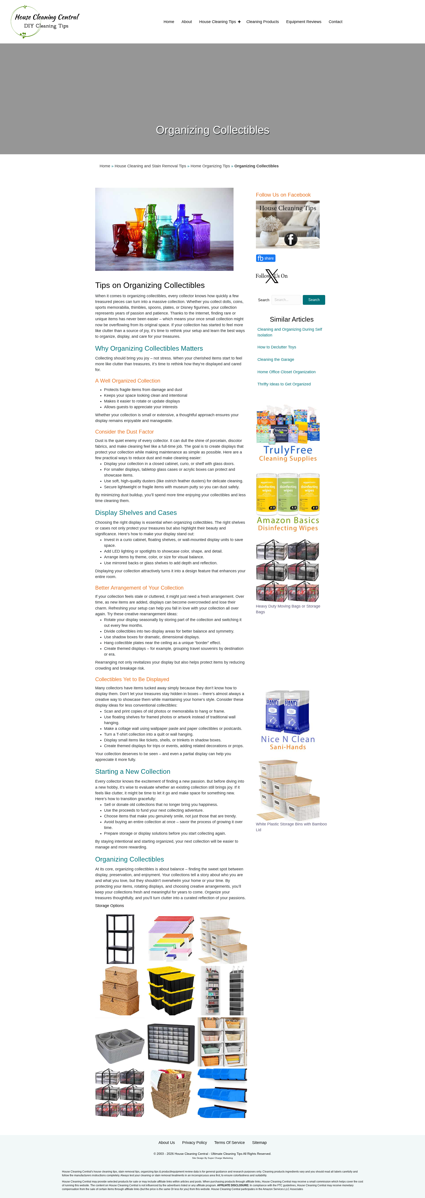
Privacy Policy (194, 1142)
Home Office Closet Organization (286, 372)
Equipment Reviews (303, 22)
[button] (239, 21)
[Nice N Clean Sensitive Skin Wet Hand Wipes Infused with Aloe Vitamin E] (288, 719)
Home (169, 22)
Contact (335, 22)
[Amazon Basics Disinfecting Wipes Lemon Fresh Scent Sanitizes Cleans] (288, 501)
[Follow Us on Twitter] (272, 276)
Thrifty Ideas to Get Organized (284, 384)
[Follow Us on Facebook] (288, 224)
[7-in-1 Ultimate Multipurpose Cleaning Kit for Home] (288, 432)
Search (263, 300)
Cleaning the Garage (275, 359)
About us (166, 1142)
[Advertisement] (212, 89)
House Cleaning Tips (217, 22)
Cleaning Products (262, 22)
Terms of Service (229, 1142)
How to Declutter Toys (276, 347)
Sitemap (259, 1142)
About (187, 22)
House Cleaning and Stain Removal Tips (150, 166)
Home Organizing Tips (210, 166)
